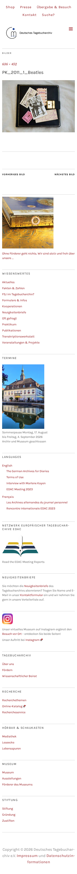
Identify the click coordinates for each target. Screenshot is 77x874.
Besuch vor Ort (12, 634)
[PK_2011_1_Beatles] (38, 131)
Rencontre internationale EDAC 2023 (30, 508)
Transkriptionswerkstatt (18, 336)
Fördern (7, 670)
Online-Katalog (12, 706)
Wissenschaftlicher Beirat (19, 676)
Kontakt (29, 15)
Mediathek (9, 736)
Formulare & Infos (14, 300)
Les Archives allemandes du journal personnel (37, 502)
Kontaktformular (31, 595)
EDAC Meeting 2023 (19, 489)
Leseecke (8, 742)
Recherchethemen (14, 700)
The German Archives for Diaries (27, 471)
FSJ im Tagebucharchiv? (18, 294)
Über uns (8, 664)
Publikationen (11, 330)
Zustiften (8, 820)
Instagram (32, 640)
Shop (10, 7)
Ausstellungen (11, 778)
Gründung (8, 814)
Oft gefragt (9, 318)
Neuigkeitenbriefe (14, 312)
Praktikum (9, 324)
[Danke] (27, 247)
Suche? (48, 15)
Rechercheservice (13, 712)
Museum (8, 772)
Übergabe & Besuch (54, 7)
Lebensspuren (11, 748)
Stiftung (7, 808)
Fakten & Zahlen (13, 288)
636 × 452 (9, 64)
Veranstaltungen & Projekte (21, 342)
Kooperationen (12, 306)
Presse (25, 7)
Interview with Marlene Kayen (26, 483)
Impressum (27, 855)
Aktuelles (8, 282)
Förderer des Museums (17, 784)
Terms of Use (15, 477)
